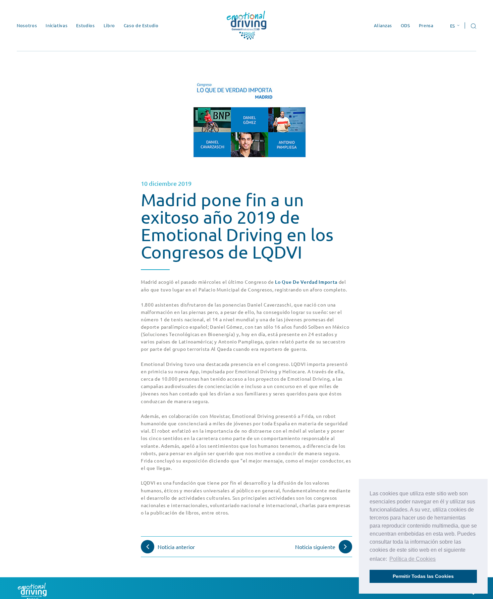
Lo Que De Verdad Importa (306, 282)
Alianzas (383, 25)
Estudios (85, 25)
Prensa (426, 25)
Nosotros (27, 25)
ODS (405, 25)
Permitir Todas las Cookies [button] (423, 576)
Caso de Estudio (141, 25)
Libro (109, 25)
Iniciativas (56, 25)
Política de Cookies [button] (412, 559)
